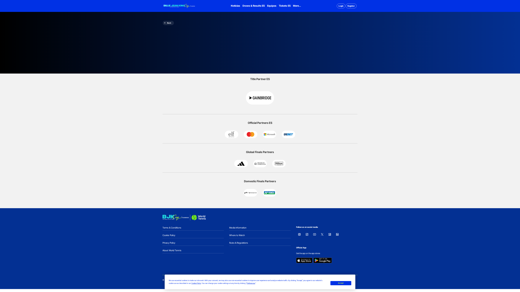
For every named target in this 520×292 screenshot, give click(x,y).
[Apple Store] (304, 261)
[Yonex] (269, 192)
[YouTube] (314, 234)
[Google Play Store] (322, 261)
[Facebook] (329, 234)
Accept (341, 283)
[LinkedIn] (337, 234)
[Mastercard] (250, 134)
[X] (322, 234)
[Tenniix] (250, 192)
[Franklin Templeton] (260, 163)
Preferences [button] (251, 283)
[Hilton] (279, 163)
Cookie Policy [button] (196, 283)
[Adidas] (241, 163)
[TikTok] (307, 234)
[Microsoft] (269, 134)
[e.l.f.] (231, 134)
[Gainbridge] (260, 97)
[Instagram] (299, 234)
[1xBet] (288, 134)
